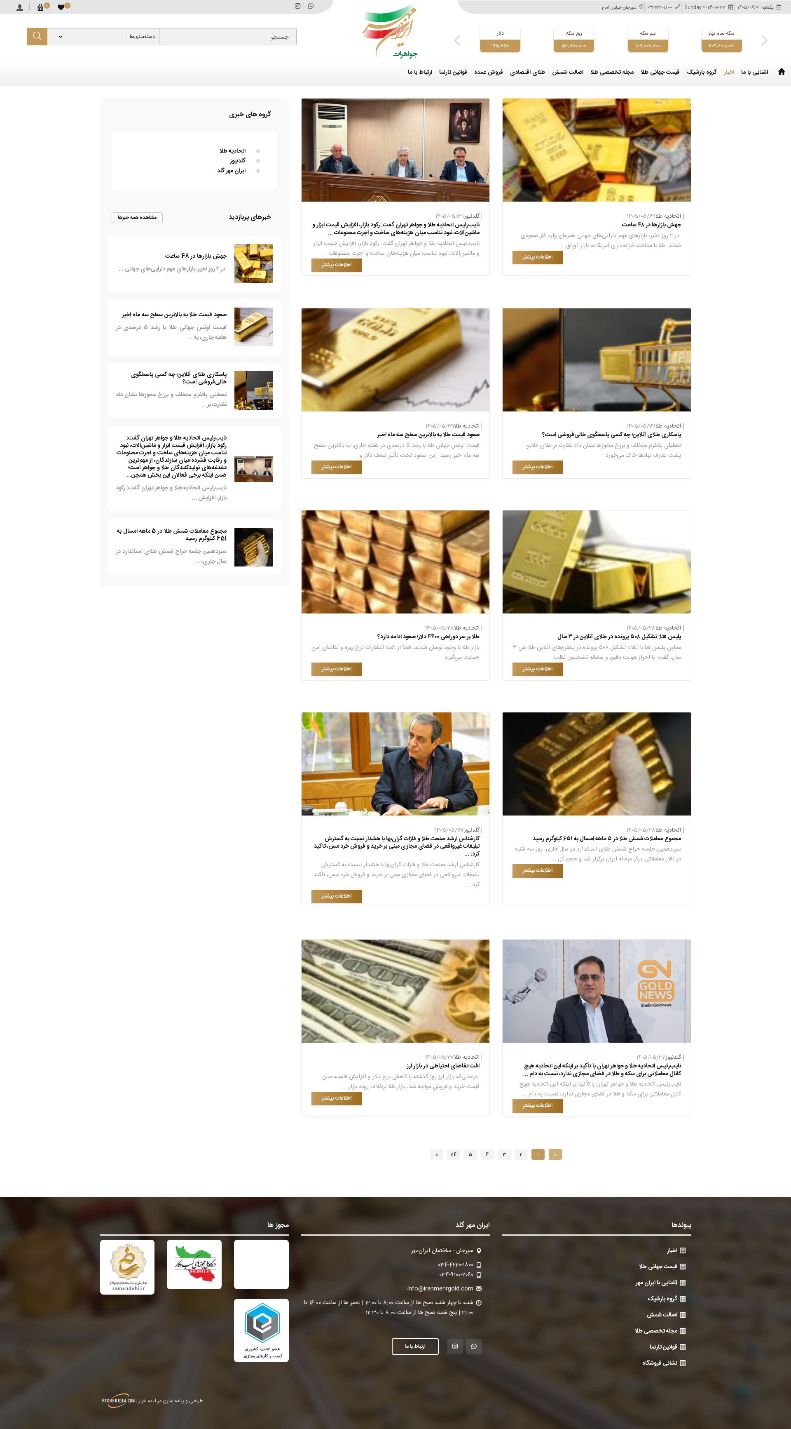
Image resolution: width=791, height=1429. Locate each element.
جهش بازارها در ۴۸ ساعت (651, 225)
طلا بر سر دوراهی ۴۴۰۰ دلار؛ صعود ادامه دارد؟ (428, 637)
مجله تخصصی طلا (612, 72)
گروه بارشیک (702, 72)
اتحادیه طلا (668, 216)
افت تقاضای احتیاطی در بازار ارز (443, 1066)
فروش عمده (488, 72)
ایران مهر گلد (231, 171)
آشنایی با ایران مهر (656, 1283)
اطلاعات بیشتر (537, 257)
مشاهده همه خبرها (137, 218)
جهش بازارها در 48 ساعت (196, 256)
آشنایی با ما (754, 72)
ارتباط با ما (420, 72)
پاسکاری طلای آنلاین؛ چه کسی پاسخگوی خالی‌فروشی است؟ (611, 435)
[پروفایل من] (19, 6)
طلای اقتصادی (527, 72)
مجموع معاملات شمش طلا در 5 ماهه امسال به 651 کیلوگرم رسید (172, 535)
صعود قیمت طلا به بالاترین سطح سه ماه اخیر (428, 435)
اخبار (729, 72)
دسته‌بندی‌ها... (140, 37)
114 (453, 1154)
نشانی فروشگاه (659, 1363)
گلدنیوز (472, 216)
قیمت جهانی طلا (660, 72)
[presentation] (457, 40)
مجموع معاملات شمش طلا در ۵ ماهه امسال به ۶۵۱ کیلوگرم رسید (607, 839)
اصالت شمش (567, 72)
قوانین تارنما (453, 72)
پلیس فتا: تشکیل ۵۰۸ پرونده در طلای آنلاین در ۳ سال (619, 637)
